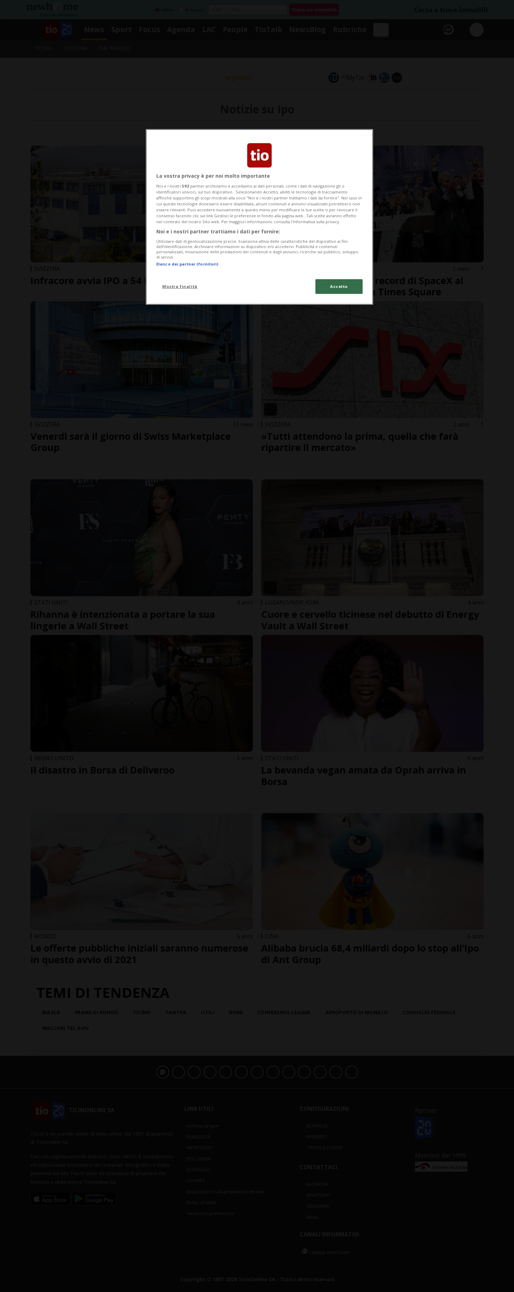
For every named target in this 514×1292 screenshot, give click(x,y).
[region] (259, 217)
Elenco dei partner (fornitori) (187, 264)
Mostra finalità (180, 286)
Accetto (339, 286)
